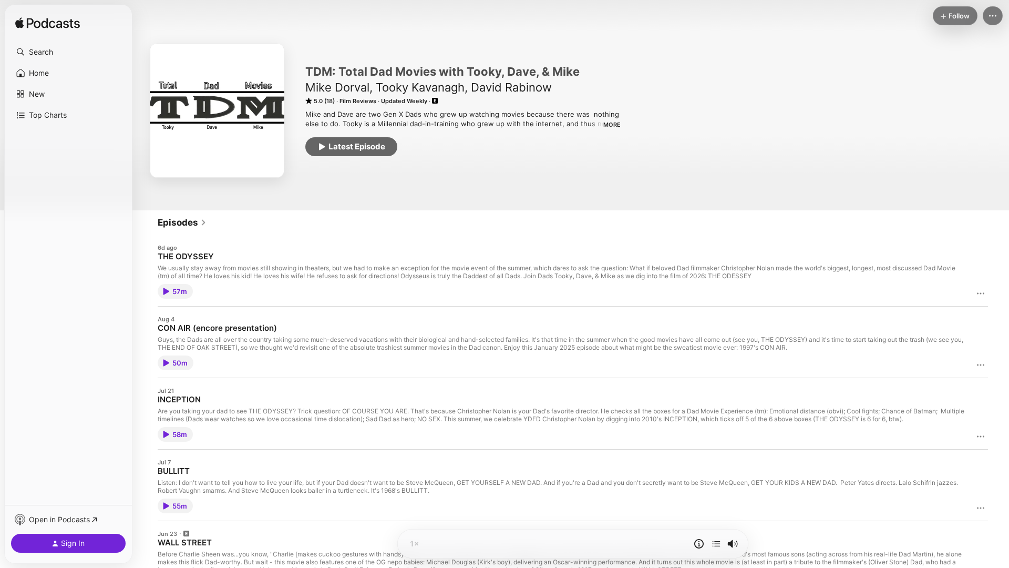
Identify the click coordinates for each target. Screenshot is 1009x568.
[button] (68, 52)
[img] (47, 23)
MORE (612, 124)
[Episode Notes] (699, 543)
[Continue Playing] (716, 543)
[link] (182, 222)
